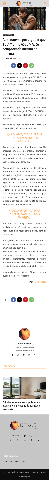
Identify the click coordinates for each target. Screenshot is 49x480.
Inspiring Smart (8, 398)
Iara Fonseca (40, 281)
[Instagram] (19, 355)
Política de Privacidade (20, 472)
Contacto (6, 472)
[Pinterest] (25, 65)
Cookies (35, 472)
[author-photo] (24, 340)
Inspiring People (8, 35)
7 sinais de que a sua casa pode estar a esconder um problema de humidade (21, 404)
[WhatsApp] (31, 65)
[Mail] (24, 355)
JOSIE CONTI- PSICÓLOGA (14, 461)
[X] (19, 65)
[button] (4, 3)
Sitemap (43, 472)
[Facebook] (13, 65)
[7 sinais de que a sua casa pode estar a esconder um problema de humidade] (24, 388)
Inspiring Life (11, 58)
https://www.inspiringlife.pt (24, 347)
